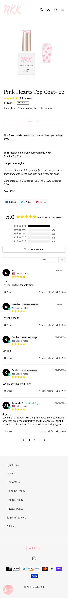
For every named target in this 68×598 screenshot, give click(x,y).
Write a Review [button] (35, 249)
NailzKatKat (38, 587)
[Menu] (62, 9)
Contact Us (13, 482)
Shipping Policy (16, 491)
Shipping (23, 108)
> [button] (45, 440)
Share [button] (9, 292)
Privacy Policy (15, 508)
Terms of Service (16, 517)
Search (11, 473)
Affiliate (11, 526)
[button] (58, 292)
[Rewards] (8, 590)
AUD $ (33, 548)
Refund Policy (15, 499)
